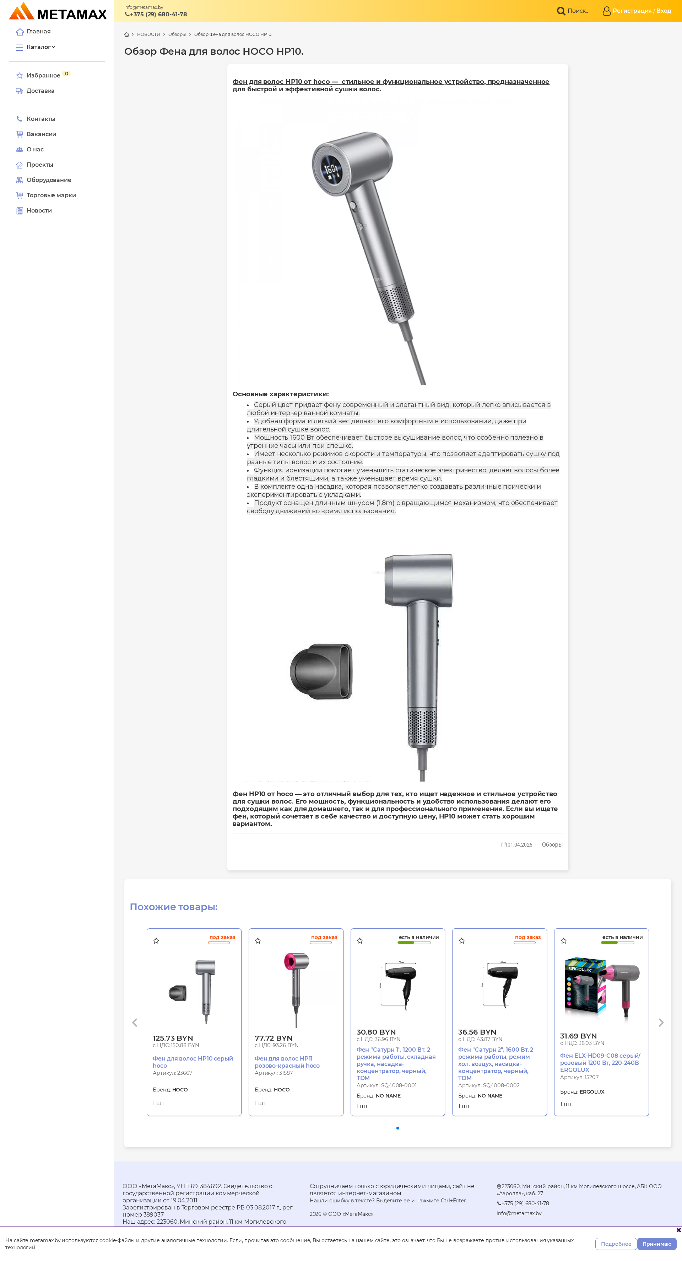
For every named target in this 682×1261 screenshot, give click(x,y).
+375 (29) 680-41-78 (158, 14)
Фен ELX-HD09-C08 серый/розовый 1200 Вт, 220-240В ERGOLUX (600, 1062)
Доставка (41, 90)
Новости (39, 210)
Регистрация (632, 10)
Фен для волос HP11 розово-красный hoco (287, 1062)
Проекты (40, 164)
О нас (35, 149)
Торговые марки (51, 195)
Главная (38, 31)
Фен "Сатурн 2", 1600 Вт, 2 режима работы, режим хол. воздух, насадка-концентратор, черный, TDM (495, 1064)
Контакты (41, 119)
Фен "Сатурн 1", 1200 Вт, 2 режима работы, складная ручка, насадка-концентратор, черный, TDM (396, 1064)
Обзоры (177, 34)
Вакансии (41, 134)
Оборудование (49, 180)
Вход (663, 10)
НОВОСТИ (148, 34)
